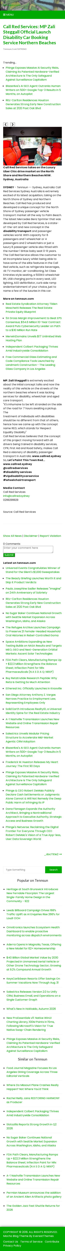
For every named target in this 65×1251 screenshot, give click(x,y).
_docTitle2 (51, 854)
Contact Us (10, 1242)
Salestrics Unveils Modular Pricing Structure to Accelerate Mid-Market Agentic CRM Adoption (29, 737)
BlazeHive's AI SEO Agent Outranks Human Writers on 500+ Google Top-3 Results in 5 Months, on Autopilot (33, 90)
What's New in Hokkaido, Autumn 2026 (31, 1009)
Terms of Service (31, 1242)
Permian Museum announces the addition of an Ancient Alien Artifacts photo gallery (34, 1195)
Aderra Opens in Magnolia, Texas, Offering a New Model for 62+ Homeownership (33, 946)
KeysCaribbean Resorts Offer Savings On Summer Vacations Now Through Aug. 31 (33, 981)
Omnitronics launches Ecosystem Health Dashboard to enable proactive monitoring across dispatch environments (34, 931)
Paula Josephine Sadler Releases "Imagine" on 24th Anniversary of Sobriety (33, 590)
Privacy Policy (12, 1246)
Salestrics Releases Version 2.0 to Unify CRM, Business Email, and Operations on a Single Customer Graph (33, 996)
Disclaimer (31, 536)
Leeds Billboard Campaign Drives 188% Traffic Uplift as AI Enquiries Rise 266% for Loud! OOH (33, 914)
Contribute (52, 1242)
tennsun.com (11, 5)
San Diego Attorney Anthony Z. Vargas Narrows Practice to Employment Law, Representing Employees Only (31, 699)
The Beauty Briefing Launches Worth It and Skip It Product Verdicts (33, 580)
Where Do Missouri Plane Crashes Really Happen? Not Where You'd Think (32, 1087)
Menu (10, 15)
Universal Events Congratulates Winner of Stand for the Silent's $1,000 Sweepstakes (33, 570)
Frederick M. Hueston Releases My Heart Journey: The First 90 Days (32, 764)
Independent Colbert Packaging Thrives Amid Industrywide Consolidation (32, 349)
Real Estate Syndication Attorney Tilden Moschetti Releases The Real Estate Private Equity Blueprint (31, 308)
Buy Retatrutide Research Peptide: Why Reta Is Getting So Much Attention (31, 680)
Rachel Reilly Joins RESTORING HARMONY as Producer (33, 1100)
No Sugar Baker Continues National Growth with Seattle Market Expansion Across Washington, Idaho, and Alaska (34, 617)
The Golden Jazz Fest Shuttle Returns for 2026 (33, 1208)
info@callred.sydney (16, 496)
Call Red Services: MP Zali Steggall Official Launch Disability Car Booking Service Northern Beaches (29, 34)
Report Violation (50, 536)
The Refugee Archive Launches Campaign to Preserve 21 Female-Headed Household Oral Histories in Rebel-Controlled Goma (33, 631)
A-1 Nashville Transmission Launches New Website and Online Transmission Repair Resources (32, 723)
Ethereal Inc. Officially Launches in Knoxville (34, 688)
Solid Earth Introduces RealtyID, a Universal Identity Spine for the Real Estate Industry (34, 711)
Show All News (12, 536)
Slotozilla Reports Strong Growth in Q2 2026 (31, 1126)
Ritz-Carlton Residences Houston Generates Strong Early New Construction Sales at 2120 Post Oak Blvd (33, 104)
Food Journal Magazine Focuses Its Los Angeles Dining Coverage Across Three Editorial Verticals (32, 1072)
